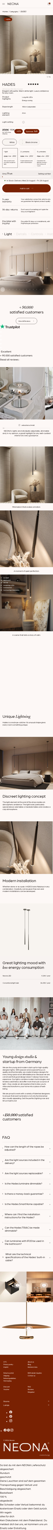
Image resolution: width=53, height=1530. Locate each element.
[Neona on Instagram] (10, 1421)
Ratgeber (31, 1392)
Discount (6, 1386)
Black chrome (31, 142)
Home (5, 11)
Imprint (5, 1367)
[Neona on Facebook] (10, 1412)
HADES (23, 11)
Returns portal (8, 1373)
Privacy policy (8, 1364)
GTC (5, 1362)
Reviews (31, 1389)
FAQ (29, 1386)
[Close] (1, 1461)
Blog (29, 1364)
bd (49, 1455)
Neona (11, 1440)
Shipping (6, 1375)
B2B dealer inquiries (35, 1373)
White (12, 142)
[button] (33, 83)
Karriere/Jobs (32, 1367)
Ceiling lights (14, 11)
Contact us (31, 1375)
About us (31, 1362)
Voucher (6, 1389)
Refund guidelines (9, 1378)
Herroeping (7, 1381)
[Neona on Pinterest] (10, 1417)
